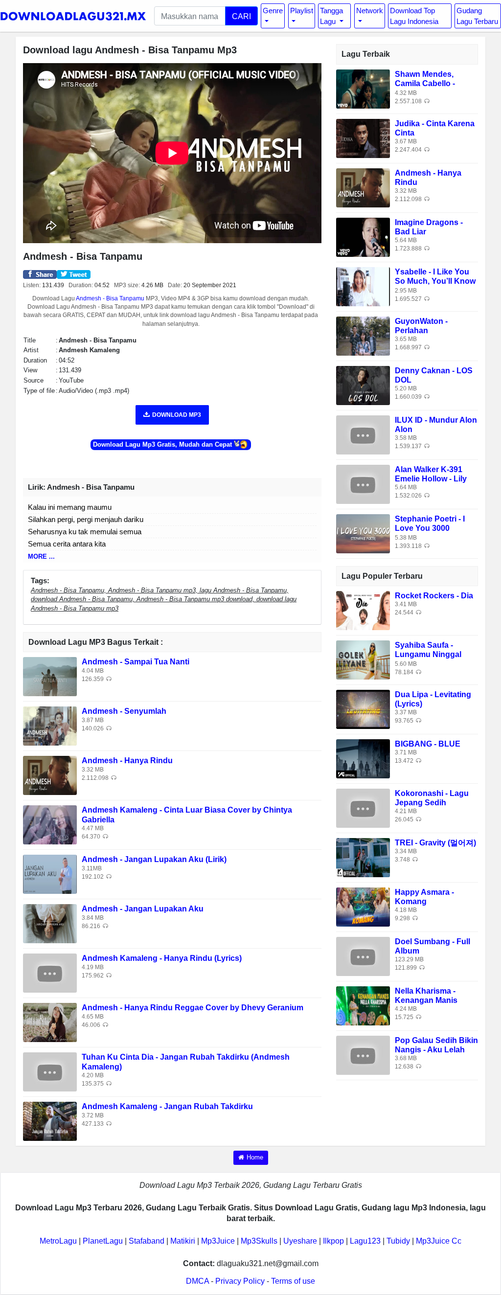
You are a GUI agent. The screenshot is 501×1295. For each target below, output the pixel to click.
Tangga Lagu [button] (331, 15)
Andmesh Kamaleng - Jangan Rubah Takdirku (167, 1106)
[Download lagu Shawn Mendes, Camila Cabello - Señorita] (363, 88)
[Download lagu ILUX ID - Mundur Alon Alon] (363, 434)
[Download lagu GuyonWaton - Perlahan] (363, 335)
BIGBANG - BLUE (427, 744)
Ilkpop (333, 1241)
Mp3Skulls (259, 1241)
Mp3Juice (218, 1241)
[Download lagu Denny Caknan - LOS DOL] (363, 384)
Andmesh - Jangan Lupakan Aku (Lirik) (154, 859)
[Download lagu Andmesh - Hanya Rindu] (50, 775)
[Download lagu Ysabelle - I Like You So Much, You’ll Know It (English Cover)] (363, 286)
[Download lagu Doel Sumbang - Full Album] (363, 955)
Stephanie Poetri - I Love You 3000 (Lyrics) (430, 528)
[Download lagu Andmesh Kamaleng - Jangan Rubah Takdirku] (50, 1121)
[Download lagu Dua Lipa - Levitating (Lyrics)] (363, 708)
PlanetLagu (103, 1241)
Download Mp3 (176, 414)
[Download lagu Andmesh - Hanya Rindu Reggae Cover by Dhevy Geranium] (50, 1022)
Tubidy (398, 1241)
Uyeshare (300, 1241)
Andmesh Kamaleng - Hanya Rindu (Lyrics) (162, 958)
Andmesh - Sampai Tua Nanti (135, 662)
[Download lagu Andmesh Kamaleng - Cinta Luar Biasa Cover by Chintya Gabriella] (50, 824)
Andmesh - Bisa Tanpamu (110, 298)
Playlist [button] (301, 10)
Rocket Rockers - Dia (434, 595)
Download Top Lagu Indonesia (414, 15)
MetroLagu (58, 1241)
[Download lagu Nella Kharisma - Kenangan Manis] (363, 1005)
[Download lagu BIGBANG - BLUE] (363, 758)
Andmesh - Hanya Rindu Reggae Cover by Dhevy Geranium (192, 1007)
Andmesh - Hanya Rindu (127, 760)
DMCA (197, 1281)
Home (255, 1157)
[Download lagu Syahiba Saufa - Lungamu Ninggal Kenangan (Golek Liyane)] (363, 659)
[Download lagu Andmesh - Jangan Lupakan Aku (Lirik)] (50, 874)
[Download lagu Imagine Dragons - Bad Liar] (363, 236)
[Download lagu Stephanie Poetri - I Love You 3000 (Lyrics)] (363, 533)
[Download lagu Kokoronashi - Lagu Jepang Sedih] (363, 807)
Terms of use (293, 1281)
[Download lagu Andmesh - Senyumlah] (50, 725)
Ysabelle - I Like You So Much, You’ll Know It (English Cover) (435, 281)
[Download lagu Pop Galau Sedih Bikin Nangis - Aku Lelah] (363, 1054)
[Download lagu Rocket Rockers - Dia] (363, 609)
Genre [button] (273, 10)
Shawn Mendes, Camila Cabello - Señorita (425, 83)
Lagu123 (365, 1241)
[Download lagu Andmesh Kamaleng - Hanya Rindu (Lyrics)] (50, 973)
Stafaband (146, 1241)
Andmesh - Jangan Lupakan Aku (143, 909)
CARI (241, 16)
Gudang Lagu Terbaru (477, 15)
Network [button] (369, 10)
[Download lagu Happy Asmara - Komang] (363, 906)
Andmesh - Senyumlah (124, 711)
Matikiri (182, 1241)
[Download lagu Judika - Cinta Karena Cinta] (363, 137)
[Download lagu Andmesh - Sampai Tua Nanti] (50, 676)
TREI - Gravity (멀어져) (435, 843)
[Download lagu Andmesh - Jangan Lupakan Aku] (50, 923)
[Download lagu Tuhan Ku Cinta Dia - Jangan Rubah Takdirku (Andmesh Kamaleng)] (50, 1071)
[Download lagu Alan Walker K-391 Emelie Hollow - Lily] (363, 483)
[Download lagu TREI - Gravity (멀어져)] (363, 857)
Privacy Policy (240, 1281)
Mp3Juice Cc (438, 1241)
